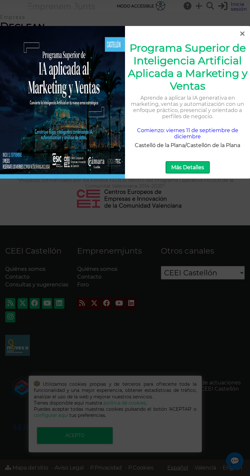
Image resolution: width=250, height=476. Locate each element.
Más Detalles (187, 167)
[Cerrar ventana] (242, 34)
